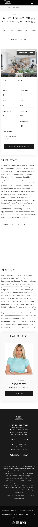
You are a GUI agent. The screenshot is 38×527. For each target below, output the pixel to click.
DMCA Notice (31, 510)
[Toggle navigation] (32, 3)
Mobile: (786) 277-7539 (20, 430)
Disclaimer (22, 510)
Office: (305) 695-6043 (20, 432)
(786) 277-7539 (19, 384)
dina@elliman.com (19, 387)
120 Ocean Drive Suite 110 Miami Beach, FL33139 (19, 447)
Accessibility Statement (10, 510)
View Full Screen (26, 53)
